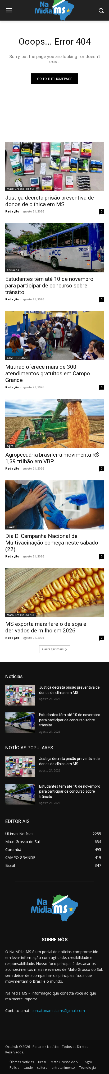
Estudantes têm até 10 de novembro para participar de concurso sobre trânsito (49, 285)
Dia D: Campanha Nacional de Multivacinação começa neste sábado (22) (51, 542)
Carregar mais (52, 649)
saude (11, 527)
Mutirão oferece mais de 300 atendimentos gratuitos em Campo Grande (47, 373)
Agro (10, 446)
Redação (12, 211)
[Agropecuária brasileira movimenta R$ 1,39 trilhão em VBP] (54, 423)
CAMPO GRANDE (18, 358)
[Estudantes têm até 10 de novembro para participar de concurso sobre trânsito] (54, 247)
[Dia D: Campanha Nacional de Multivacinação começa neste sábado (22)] (54, 504)
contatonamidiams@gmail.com (58, 1010)
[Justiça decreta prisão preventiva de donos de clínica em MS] (54, 166)
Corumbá (13, 270)
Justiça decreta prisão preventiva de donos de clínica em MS (49, 201)
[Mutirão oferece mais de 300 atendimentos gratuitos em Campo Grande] (54, 335)
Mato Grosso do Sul (20, 189)
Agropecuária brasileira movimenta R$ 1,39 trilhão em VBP (52, 458)
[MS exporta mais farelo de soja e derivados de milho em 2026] (54, 592)
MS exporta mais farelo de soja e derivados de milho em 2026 (45, 627)
